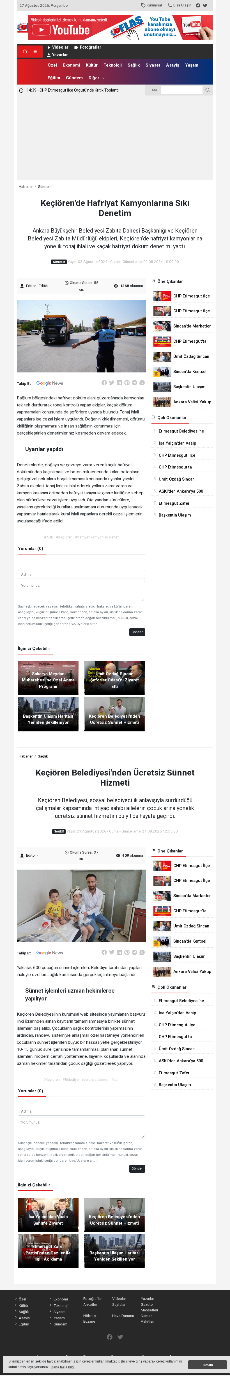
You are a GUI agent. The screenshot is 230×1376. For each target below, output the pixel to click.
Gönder (137, 632)
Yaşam (191, 65)
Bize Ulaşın (182, 5)
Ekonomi (71, 65)
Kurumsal (154, 5)
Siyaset (153, 65)
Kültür (92, 65)
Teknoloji (113, 65)
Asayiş (172, 65)
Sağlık (134, 65)
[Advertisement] (115, 138)
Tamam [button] (207, 1364)
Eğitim (54, 77)
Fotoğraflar (90, 47)
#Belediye (71, 1079)
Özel (52, 65)
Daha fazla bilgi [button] (63, 1367)
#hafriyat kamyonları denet (97, 537)
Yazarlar (60, 55)
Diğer (94, 77)
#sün (115, 1079)
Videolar (60, 47)
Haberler (26, 186)
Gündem (74, 77)
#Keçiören (64, 537)
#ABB (48, 537)
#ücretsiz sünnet (95, 1079)
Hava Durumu (123, 1315)
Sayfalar (118, 1304)
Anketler (90, 1304)
